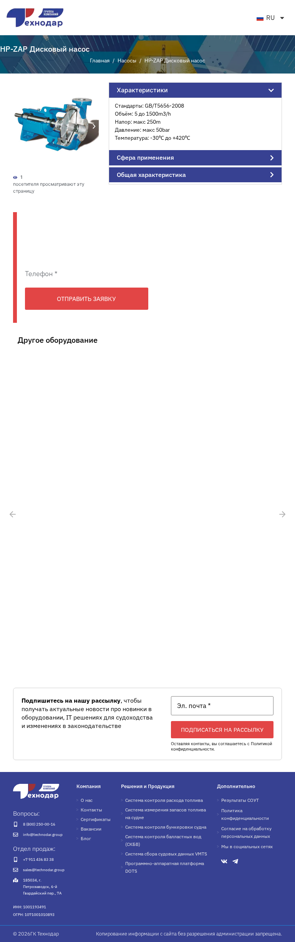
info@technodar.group (43, 834)
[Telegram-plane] (235, 861)
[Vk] (224, 861)
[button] (20, 126)
